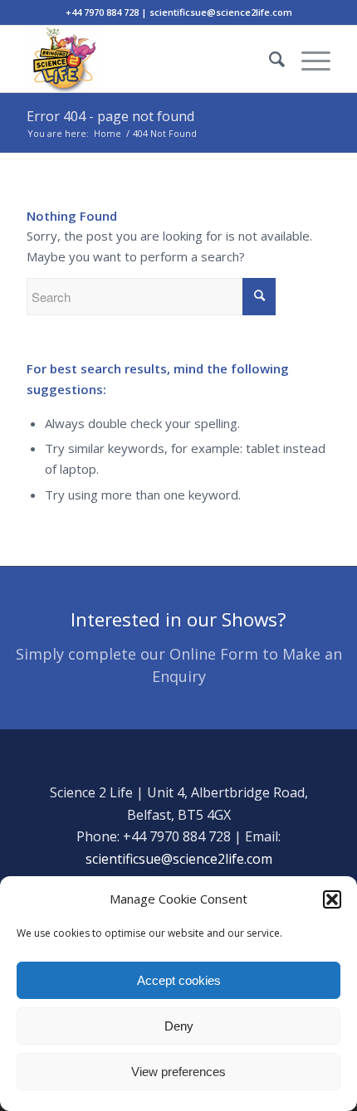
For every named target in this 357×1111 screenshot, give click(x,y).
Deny (178, 1026)
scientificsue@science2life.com (179, 859)
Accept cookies (179, 980)
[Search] (268, 59)
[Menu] (307, 59)
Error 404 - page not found (110, 116)
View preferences (178, 1072)
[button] (332, 899)
